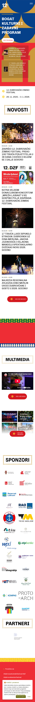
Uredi (29, 696)
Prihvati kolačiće (20, 696)
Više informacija (20, 694)
